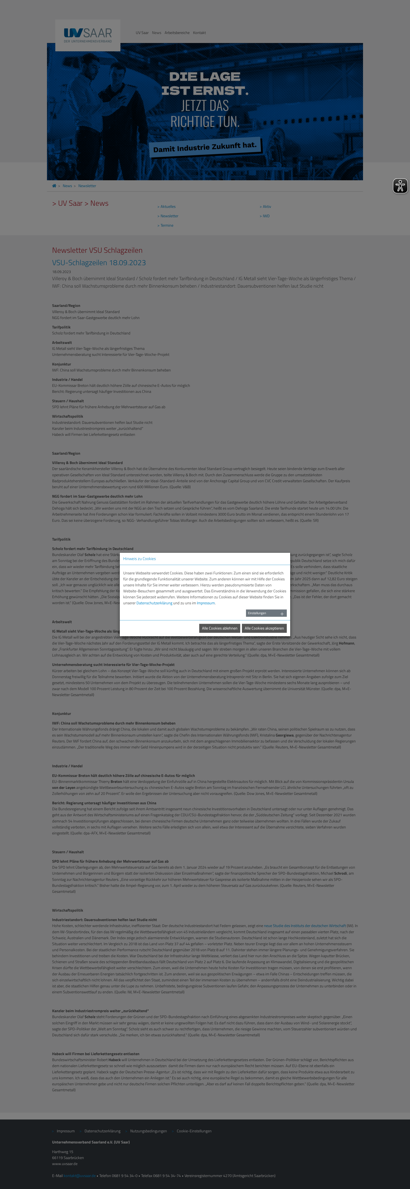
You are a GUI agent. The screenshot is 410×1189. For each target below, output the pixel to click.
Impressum (206, 603)
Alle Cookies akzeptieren (264, 628)
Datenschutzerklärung (154, 603)
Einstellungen (257, 613)
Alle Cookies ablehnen (219, 628)
